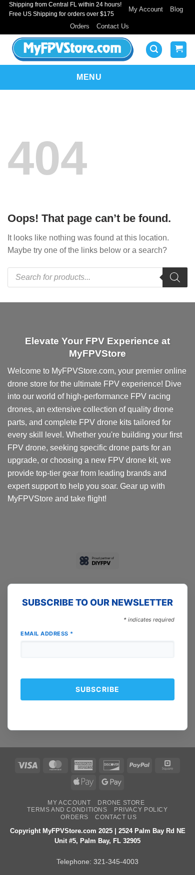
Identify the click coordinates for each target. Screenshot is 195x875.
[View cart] (178, 49)
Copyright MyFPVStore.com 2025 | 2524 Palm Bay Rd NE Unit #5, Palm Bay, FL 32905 (98, 836)
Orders (80, 26)
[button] (154, 49)
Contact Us (112, 26)
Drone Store (121, 802)
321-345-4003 (116, 862)
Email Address (47, 633)
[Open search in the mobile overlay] (98, 277)
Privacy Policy (141, 809)
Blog (176, 9)
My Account (145, 9)
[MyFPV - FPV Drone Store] (73, 49)
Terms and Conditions (67, 809)
